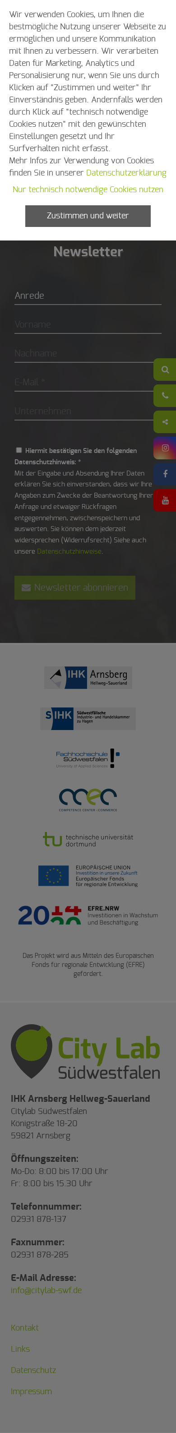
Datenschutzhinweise (69, 551)
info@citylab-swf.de (46, 1291)
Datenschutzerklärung (126, 173)
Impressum (31, 1392)
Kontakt (25, 1328)
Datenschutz (33, 1371)
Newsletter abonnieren (80, 587)
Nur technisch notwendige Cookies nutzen (88, 190)
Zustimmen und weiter (88, 216)
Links (20, 1349)
